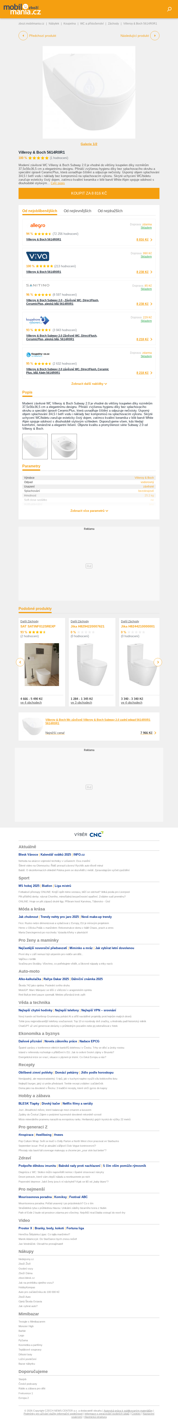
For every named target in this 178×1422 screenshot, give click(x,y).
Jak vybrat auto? (28, 1306)
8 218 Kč (143, 339)
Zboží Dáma (25, 1273)
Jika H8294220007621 (88, 626)
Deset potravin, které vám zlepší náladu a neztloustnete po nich (54, 1176)
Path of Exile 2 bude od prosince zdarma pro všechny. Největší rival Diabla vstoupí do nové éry (72, 1212)
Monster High (26, 1326)
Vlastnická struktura (95, 1417)
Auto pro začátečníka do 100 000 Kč (39, 1292)
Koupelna (70, 23)
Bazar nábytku (27, 1363)
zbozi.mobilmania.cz (31, 23)
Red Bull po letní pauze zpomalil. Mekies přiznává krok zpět (52, 994)
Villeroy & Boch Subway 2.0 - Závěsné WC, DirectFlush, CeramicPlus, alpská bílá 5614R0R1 (62, 302)
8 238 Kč (143, 272)
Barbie (22, 1330)
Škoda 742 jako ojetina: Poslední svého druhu (44, 985)
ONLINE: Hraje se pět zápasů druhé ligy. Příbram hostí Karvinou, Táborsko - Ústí (64, 901)
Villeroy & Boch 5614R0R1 (42, 152)
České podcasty (28, 1383)
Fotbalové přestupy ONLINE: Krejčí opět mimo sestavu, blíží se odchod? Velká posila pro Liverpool (74, 892)
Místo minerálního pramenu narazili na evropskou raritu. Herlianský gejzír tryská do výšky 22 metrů (74, 1119)
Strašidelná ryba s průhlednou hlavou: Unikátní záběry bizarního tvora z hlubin (62, 1208)
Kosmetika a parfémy (30, 1345)
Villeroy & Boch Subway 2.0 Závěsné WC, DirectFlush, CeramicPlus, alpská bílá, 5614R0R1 (61, 337)
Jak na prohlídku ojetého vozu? (36, 1282)
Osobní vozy (26, 1268)
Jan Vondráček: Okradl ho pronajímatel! (41, 1243)
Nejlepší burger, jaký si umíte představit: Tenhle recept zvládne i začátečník (61, 1083)
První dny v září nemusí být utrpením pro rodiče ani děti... (51, 954)
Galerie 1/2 (89, 144)
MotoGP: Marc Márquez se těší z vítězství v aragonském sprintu (55, 990)
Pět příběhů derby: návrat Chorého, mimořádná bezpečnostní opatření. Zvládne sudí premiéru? (72, 896)
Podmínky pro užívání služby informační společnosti (53, 1413)
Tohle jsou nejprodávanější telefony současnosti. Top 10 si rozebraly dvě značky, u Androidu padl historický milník (82, 1021)
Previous (20, 662)
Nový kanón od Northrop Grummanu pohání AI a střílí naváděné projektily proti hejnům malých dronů (75, 1016)
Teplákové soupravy (30, 1349)
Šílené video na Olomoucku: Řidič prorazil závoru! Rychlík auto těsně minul (61, 865)
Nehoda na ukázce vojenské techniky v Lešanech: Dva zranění (54, 861)
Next (158, 662)
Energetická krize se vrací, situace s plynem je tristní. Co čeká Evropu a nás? (62, 1057)
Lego (21, 1335)
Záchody (113, 23)
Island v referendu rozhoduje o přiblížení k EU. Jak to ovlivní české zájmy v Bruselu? (66, 1052)
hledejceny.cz (26, 1259)
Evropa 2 (24, 1398)
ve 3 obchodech (81, 702)
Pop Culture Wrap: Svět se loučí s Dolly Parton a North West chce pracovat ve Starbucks (69, 1141)
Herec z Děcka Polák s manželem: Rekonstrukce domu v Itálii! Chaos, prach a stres (66, 927)
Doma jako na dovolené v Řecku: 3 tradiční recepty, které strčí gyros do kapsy (63, 1088)
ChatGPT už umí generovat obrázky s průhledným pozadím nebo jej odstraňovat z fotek (68, 1026)
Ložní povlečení (27, 1359)
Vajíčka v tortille (27, 959)
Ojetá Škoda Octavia (30, 1301)
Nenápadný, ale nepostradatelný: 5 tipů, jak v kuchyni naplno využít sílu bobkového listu (68, 1078)
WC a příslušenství (92, 23)
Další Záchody (29, 621)
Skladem (146, 227)
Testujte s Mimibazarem (32, 1321)
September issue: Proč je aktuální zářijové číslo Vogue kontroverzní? (57, 1145)
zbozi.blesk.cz (27, 1277)
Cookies (136, 1413)
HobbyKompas (27, 1287)
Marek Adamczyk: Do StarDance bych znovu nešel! (48, 1239)
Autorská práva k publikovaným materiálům (128, 1410)
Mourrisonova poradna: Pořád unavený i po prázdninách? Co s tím (56, 1203)
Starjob (22, 1379)
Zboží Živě (25, 1263)
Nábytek (54, 23)
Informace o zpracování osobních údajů (107, 1413)
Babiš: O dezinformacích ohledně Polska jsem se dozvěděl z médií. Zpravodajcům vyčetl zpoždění (74, 870)
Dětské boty (25, 1354)
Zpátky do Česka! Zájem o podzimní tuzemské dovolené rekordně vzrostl (60, 1114)
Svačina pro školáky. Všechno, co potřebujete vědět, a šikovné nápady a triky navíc (66, 963)
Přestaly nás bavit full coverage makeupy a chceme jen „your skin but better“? (62, 1150)
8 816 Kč (143, 239)
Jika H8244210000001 (138, 626)
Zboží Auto (25, 1296)
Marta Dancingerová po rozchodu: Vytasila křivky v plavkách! (53, 932)
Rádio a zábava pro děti (32, 1388)
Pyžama (23, 1340)
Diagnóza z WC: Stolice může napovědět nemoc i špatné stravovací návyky (61, 1172)
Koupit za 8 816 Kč (89, 193)
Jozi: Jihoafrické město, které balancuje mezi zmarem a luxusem (55, 1109)
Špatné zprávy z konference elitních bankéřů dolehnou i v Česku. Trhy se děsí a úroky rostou (71, 1047)
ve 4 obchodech (31, 702)
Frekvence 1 (26, 1393)
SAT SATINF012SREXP (37, 626)
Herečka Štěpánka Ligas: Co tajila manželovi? (44, 1234)
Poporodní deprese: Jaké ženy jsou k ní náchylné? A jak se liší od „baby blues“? (63, 1181)
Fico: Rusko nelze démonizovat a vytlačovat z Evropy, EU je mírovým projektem (64, 923)
